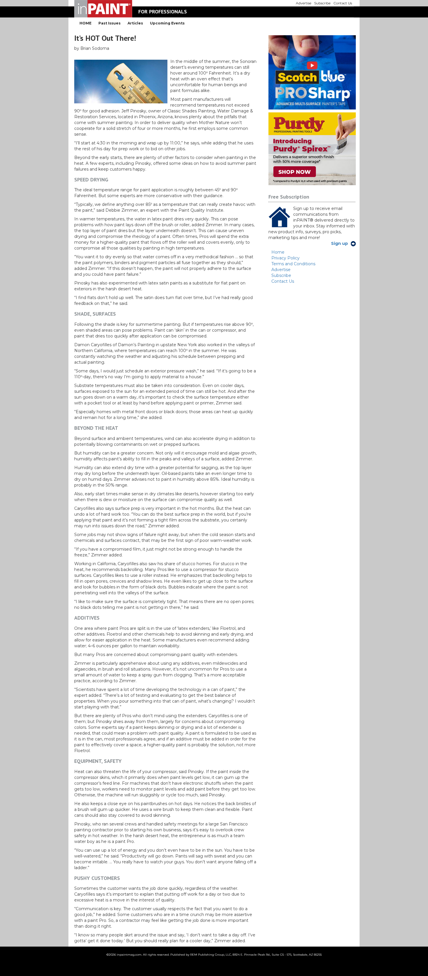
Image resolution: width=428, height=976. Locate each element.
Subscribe (281, 275)
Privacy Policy (285, 258)
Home (277, 252)
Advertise (281, 269)
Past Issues (109, 23)
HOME (85, 23)
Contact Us (282, 281)
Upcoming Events (167, 23)
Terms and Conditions (293, 263)
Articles (135, 23)
